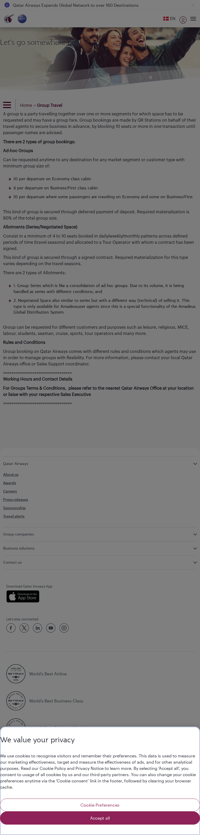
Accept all (100, 817)
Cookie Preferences (100, 804)
